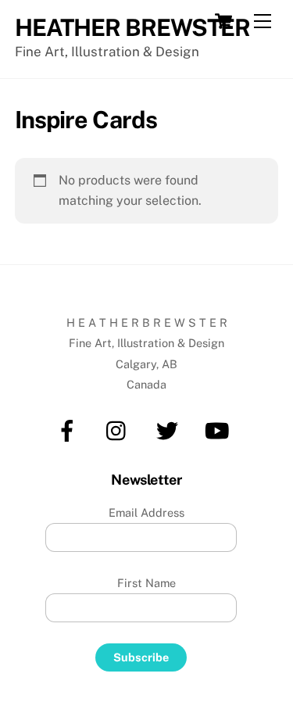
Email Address (146, 512)
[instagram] (119, 429)
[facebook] (69, 429)
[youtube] (219, 429)
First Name (146, 582)
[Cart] (223, 21)
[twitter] (169, 429)
